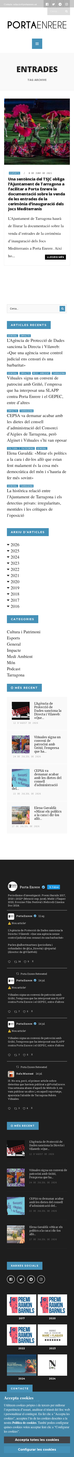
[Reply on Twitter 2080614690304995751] (10, 1012)
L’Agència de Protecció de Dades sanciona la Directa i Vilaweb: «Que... (47, 711)
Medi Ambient (41, 373)
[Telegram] (31, 1279)
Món (11, 662)
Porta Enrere (24, 916)
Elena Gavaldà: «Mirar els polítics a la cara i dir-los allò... (48, 813)
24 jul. (41, 980)
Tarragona (58, 373)
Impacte (25, 335)
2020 (14, 581)
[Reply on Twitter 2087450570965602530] (10, 962)
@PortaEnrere (56, 1084)
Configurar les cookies (37, 1449)
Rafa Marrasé (25, 1073)
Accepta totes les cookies (37, 1440)
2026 (14, 544)
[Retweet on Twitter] (17, 973)
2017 (14, 600)
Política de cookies (24, 1422)
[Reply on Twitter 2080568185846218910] (10, 1109)
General (12, 335)
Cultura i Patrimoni (21, 448)
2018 (14, 594)
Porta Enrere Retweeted (34, 973)
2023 (14, 563)
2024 (14, 557)
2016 (14, 606)
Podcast (13, 668)
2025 (14, 551)
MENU (37, 44)
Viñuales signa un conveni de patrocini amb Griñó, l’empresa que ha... (47, 744)
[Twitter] (21, 1279)
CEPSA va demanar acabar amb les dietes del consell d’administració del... (36, 780)
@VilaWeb (29, 952)
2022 (14, 569)
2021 (14, 575)
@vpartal (50, 948)
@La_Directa (34, 948)
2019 (14, 588)
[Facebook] (11, 1279)
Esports (14, 173)
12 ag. (41, 916)
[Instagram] (41, 1279)
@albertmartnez (27, 945)
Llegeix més (55, 257)
